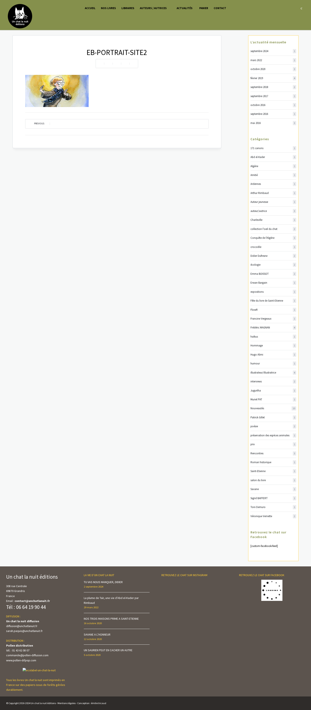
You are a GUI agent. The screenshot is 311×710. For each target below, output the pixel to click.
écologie (272, 264)
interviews (272, 381)
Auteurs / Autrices (153, 8)
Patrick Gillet (272, 417)
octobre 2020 (272, 69)
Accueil (90, 8)
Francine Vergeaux (272, 318)
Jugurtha (272, 390)
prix (272, 444)
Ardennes (272, 184)
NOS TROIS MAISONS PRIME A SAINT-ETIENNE (111, 619)
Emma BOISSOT (272, 274)
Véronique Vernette (272, 516)
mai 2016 (272, 123)
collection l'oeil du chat (272, 229)
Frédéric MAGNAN (272, 327)
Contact (220, 8)
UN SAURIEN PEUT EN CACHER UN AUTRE (108, 650)
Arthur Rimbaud (272, 193)
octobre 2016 (272, 105)
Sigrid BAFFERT (272, 498)
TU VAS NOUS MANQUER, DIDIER (103, 582)
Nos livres (108, 8)
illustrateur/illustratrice (272, 372)
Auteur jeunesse (272, 202)
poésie (272, 426)
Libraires (127, 8)
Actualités (185, 8)
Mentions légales (67, 703)
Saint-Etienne (272, 471)
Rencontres (272, 453)
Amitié (272, 175)
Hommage (272, 345)
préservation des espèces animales (272, 435)
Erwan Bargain (272, 282)
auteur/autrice (272, 211)
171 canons (272, 148)
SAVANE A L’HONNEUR (97, 634)
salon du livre (272, 480)
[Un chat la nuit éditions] (20, 15)
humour (272, 363)
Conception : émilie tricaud (91, 703)
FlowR (272, 310)
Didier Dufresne (272, 256)
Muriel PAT (272, 399)
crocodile (272, 247)
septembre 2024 (272, 51)
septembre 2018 (272, 87)
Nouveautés (272, 408)
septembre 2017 (272, 96)
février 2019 (272, 78)
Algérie (272, 166)
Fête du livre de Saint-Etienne (272, 300)
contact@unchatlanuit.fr (32, 601)
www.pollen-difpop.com (21, 660)
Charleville (272, 220)
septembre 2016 (272, 114)
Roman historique (272, 462)
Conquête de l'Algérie (272, 238)
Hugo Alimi (272, 354)
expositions (272, 292)
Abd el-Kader (272, 157)
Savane (272, 489)
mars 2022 (272, 60)
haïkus (272, 336)
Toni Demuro (272, 507)
